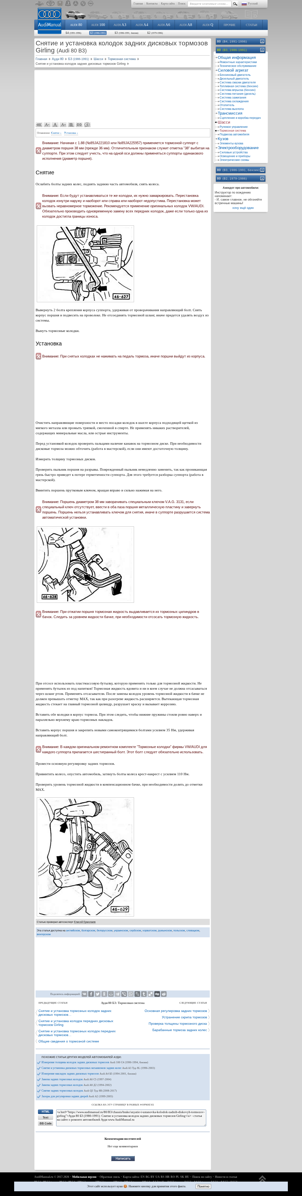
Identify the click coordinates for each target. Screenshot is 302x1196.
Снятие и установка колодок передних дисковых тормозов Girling (75, 1023)
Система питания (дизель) (238, 93)
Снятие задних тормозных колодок (79, 1090)
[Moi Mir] (111, 994)
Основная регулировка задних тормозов (176, 1011)
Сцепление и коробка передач (240, 118)
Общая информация (237, 57)
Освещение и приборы (235, 156)
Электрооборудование (238, 148)
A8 (185, 25)
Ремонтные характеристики (238, 62)
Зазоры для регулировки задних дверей (77, 1096)
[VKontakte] (84, 994)
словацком (192, 930)
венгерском (44, 934)
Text (45, 1117)
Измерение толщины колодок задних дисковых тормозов (95, 1062)
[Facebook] (91, 994)
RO (173, 1177)
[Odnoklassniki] (104, 994)
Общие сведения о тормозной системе (68, 1041)
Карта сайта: (131, 1177)
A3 (119, 25)
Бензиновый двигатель (235, 75)
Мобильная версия (84, 1177)
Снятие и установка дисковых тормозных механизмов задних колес (98, 1068)
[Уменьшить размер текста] (47, 124)
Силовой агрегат (233, 70)
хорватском (150, 930)
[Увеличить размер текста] (63, 124)
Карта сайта (168, 3)
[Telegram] (117, 994)
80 (76, 25)
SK (182, 1177)
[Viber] (124, 994)
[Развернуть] (262, 41)
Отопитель (227, 105)
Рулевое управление (234, 127)
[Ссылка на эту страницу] (79, 124)
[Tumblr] (144, 994)
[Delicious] (150, 994)
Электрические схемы (234, 160)
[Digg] (157, 994)
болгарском (88, 930)
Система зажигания (233, 97)
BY (153, 1177)
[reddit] (164, 994)
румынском (165, 930)
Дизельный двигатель (234, 78)
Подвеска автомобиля (234, 134)
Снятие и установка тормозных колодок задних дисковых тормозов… (74, 1012)
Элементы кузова (231, 143)
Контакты (152, 3)
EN (143, 1177)
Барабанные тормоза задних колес (179, 1030)
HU (187, 1177)
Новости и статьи (226, 1177)
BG (148, 1177)
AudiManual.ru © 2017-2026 (51, 1177)
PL (177, 1177)
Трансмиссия (230, 113)
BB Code (46, 1123)
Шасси (224, 122)
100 (98, 25)
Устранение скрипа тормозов (184, 1017)
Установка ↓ (71, 132)
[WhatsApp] (131, 994)
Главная (138, 3)
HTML (46, 1111)
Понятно (203, 1186)
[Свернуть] (262, 50)
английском (73, 930)
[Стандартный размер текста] (55, 124)
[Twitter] (98, 994)
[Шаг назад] (39, 124)
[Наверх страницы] (262, 1181)
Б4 (73, 32)
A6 (163, 25)
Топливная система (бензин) (239, 86)
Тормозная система (233, 130)
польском (179, 930)
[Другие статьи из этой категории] (71, 124)
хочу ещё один (243, 208)
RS (162, 1177)
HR (167, 1177)
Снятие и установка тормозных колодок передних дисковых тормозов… (77, 1033)
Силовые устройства (234, 152)
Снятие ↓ (56, 132)
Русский (253, 3)
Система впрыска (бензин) (238, 90)
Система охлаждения (234, 101)
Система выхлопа (232, 109)
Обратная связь (110, 1177)
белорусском (105, 930)
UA (157, 1177)
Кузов (223, 139)
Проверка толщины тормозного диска (178, 1023)
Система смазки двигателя (238, 82)
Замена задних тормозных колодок (76, 1079)
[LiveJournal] (137, 994)
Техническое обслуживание (238, 66)
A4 (141, 25)
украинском (121, 930)
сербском (135, 930)
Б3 (98, 32)
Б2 (155, 32)
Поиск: (182, 3)
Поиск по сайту (202, 1177)
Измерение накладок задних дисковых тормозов (89, 1073)
